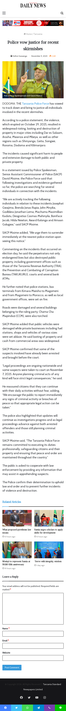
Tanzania (37, 34)
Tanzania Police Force (35, 103)
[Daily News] (33, 5)
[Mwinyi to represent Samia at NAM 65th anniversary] (17, 550)
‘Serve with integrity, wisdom (48, 561)
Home (29, 34)
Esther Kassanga (20, 56)
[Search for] (62, 13)
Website (6, 652)
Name (5, 628)
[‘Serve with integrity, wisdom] (49, 550)
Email (5, 640)
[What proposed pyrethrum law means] (17, 518)
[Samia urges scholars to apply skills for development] (49, 518)
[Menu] (4, 13)
